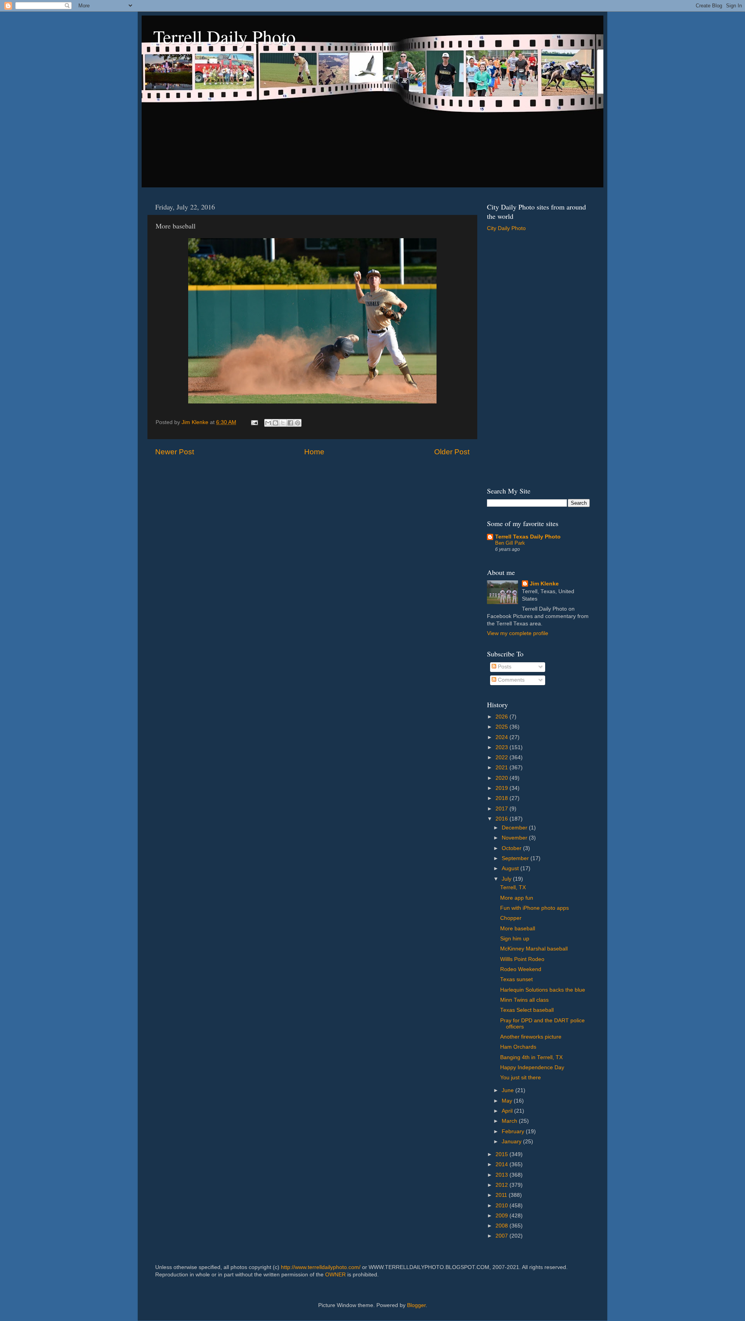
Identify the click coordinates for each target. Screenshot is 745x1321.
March (510, 1121)
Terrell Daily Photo (224, 36)
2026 (502, 717)
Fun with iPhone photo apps (534, 908)
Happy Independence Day (532, 1067)
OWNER (335, 1275)
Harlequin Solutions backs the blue (542, 990)
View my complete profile (517, 633)
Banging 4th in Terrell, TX (531, 1057)
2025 (502, 727)
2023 (502, 747)
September (516, 858)
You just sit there (520, 1077)
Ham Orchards (518, 1047)
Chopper (511, 918)
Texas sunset (516, 979)
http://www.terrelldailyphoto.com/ (320, 1267)
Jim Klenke (544, 584)
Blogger (416, 1305)
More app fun (516, 898)
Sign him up (514, 939)
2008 (502, 1226)
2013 (502, 1175)
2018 (502, 798)
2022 (502, 757)
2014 (502, 1164)
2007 (502, 1236)
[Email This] (268, 423)
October (512, 848)
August (511, 868)
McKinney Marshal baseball (534, 949)
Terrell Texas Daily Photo (528, 537)
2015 (502, 1154)
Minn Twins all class (524, 1000)
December (515, 828)
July (507, 879)
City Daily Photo (506, 228)
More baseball (517, 928)
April (508, 1111)
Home (314, 452)
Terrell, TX (513, 887)
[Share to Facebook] (290, 423)
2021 (502, 767)
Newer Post (174, 452)
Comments (510, 680)
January (512, 1141)
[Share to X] (283, 423)
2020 (502, 778)
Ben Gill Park (510, 543)
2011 (502, 1195)
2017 (502, 809)
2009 (502, 1216)
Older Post (452, 452)
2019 (502, 788)
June (508, 1090)
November (515, 838)
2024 (502, 737)
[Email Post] (254, 422)
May (508, 1101)
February (514, 1131)
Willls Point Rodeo (522, 959)
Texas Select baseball (527, 1010)
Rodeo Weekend (520, 969)
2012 (502, 1185)
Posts (503, 667)
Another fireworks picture (530, 1037)
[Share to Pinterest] (297, 423)
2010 (502, 1205)
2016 (502, 819)
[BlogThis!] (275, 423)
